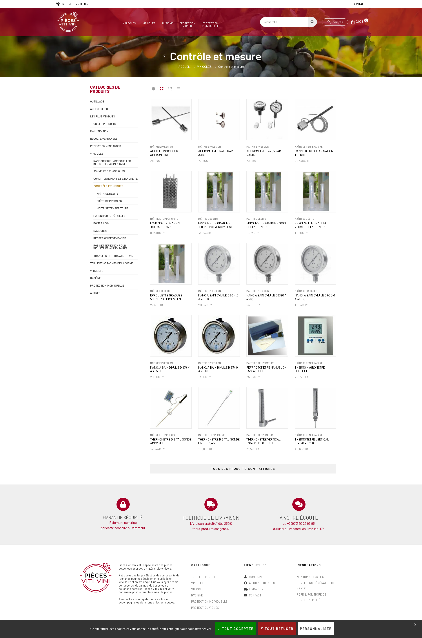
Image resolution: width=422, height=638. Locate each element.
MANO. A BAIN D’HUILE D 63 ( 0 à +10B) (218, 369)
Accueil (184, 66)
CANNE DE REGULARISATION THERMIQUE (314, 153)
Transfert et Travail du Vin (113, 256)
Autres (95, 293)
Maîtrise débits (107, 193)
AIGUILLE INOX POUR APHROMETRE (164, 153)
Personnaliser (316, 628)
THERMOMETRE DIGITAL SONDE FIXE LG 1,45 (219, 441)
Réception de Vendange (109, 238)
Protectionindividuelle (210, 24)
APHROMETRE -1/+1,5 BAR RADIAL (263, 153)
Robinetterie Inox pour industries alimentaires (110, 247)
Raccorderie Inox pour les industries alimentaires (112, 162)
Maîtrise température (112, 208)
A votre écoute (299, 518)
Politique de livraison (211, 518)
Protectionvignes (187, 24)
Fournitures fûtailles (109, 216)
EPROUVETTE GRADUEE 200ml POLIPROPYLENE (311, 225)
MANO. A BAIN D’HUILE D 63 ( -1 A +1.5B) (315, 297)
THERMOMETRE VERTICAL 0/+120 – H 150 (312, 441)
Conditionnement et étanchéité (115, 178)
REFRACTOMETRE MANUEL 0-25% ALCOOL (266, 369)
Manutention (99, 131)
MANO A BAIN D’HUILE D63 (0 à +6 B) (266, 297)
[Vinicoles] (165, 55)
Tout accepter (237, 628)
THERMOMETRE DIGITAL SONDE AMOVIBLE (170, 441)
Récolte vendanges (104, 138)
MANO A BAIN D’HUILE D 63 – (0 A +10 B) (218, 297)
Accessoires (99, 109)
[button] (335, 22)
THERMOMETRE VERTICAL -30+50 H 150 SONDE (263, 441)
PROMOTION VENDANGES (105, 146)
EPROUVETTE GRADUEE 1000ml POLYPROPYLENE (215, 225)
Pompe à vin (101, 223)
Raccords (100, 230)
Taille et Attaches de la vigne (111, 263)
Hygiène (167, 23)
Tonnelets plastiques (109, 171)
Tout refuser (278, 628)
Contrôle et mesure (108, 186)
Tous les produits (103, 124)
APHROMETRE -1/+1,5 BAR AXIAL (215, 153)
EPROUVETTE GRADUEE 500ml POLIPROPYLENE (166, 297)
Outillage (97, 101)
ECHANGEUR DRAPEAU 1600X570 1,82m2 (165, 225)
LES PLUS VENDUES (102, 116)
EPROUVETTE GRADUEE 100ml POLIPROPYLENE (266, 225)
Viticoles (149, 23)
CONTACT (359, 4)
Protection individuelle (107, 285)
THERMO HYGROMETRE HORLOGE (310, 369)
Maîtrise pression (109, 201)
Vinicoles (129, 23)
